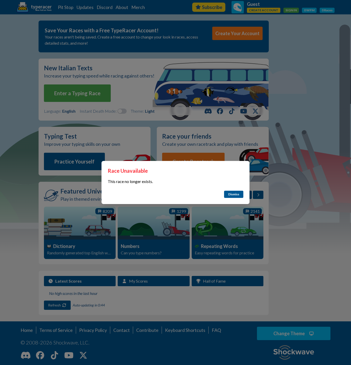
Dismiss (233, 194)
